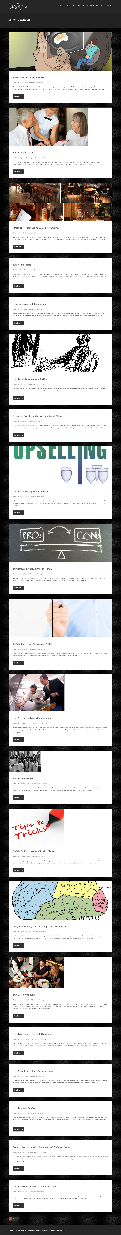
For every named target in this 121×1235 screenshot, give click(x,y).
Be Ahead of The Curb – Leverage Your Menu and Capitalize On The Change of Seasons (41, 1147)
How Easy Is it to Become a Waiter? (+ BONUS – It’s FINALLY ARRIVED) (36, 228)
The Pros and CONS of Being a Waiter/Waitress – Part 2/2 (32, 569)
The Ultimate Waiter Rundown (23, 779)
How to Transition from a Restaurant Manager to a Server (32, 718)
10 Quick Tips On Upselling (22, 265)
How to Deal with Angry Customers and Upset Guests (31, 379)
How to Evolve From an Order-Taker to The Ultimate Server (32, 1034)
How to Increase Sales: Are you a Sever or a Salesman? (31, 492)
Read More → (18, 96)
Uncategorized (39, 82)
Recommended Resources (95, 5)
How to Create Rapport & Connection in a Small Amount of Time (34, 1187)
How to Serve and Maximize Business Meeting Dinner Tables (33, 1071)
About (69, 5)
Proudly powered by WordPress (57, 1230)
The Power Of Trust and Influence (24, 995)
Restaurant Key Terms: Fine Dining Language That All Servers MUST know (37, 416)
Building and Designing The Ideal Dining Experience (30, 304)
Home (62, 5)
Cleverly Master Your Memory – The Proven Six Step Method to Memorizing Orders (40, 927)
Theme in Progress (41, 1230)
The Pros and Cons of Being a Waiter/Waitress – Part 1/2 (32, 644)
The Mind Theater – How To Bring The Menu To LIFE (30, 78)
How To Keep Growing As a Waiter (24, 1108)
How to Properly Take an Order (23, 153)
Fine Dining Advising (18, 6)
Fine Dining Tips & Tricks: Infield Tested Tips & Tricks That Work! (34, 851)
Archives (109, 5)
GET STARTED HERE (79, 5)
